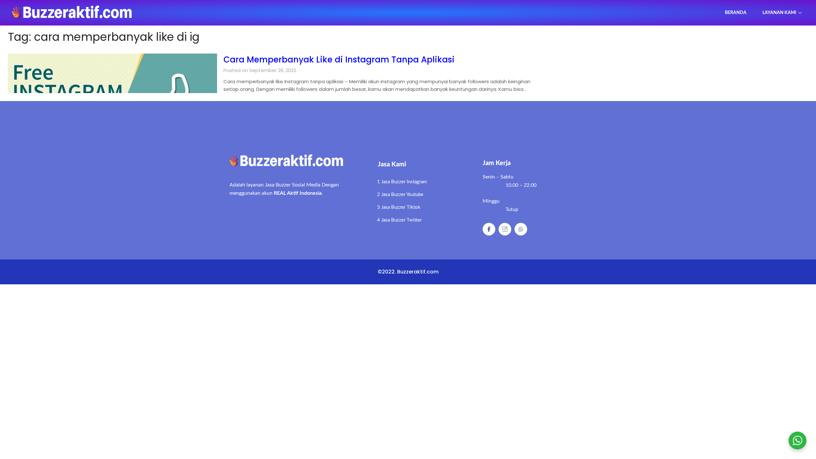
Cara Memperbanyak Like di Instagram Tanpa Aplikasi (339, 59)
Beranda (736, 13)
